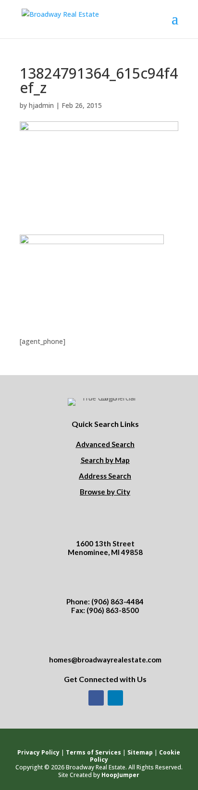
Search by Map (105, 460)
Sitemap (140, 752)
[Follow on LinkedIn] (115, 698)
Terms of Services (93, 752)
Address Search (105, 476)
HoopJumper (120, 775)
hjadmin (41, 105)
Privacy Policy (38, 752)
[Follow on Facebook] (96, 698)
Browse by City (105, 491)
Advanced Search (105, 444)
